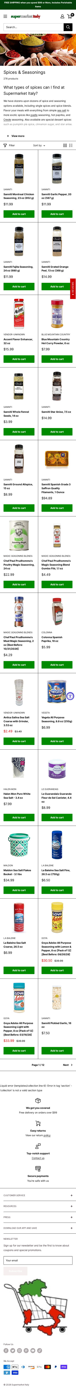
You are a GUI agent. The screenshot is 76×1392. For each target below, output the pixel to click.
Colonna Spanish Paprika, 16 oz (52, 639)
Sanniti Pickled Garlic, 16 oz (56, 1025)
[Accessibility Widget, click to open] (70, 696)
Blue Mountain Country (56, 334)
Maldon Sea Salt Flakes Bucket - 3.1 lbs (17, 872)
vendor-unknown (14, 334)
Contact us (38, 1157)
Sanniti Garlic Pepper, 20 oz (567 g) (56, 196)
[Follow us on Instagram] (19, 1350)
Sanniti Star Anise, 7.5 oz (56, 411)
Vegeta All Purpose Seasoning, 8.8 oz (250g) (57, 719)
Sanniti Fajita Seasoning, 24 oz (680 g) (18, 268)
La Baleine (48, 865)
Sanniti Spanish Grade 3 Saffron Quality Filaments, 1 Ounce (56, 488)
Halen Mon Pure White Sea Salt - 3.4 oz (17, 795)
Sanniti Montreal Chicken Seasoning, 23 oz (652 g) (19, 196)
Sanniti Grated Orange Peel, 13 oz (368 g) (55, 268)
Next (66, 1064)
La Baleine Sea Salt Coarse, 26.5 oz (15, 944)
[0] (69, 16)
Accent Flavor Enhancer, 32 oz (18, 341)
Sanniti (8, 189)
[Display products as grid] (65, 145)
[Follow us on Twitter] (12, 1350)
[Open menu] (5, 16)
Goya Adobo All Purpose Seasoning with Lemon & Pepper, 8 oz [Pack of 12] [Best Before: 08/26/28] (56, 948)
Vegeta (46, 712)
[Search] (68, 27)
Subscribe (15, 1271)
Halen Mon (10, 789)
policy (47, 1135)
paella (34, 114)
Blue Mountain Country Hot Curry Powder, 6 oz (56, 341)
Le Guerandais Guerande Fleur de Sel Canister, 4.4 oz (57, 797)
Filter (12, 145)
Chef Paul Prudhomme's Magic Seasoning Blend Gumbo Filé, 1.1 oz (56, 564)
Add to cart (19, 213)
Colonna (47, 632)
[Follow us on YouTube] (32, 1350)
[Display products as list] (70, 145)
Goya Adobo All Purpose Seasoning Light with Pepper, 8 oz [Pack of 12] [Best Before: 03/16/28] (18, 1029)
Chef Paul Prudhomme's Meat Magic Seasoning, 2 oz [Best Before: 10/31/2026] (19, 643)
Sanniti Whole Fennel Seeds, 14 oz (16, 413)
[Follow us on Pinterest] (26, 1350)
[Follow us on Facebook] (6, 1350)
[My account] (62, 16)
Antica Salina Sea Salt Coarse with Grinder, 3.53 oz (16, 721)
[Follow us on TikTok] (39, 1350)
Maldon (8, 865)
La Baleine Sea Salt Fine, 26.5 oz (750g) (56, 872)
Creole (7, 119)
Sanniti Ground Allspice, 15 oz (18, 486)
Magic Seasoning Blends (18, 556)
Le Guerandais (50, 789)
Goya (44, 938)
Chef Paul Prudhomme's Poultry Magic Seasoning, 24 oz (19, 564)
